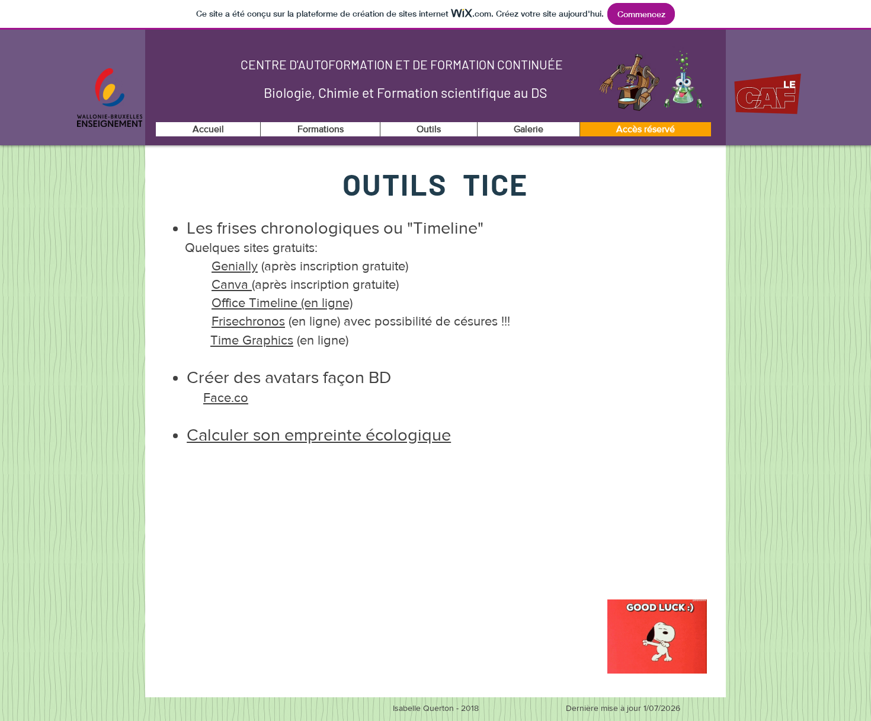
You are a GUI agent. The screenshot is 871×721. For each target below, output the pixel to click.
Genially (235, 266)
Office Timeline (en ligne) (282, 303)
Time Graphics (251, 340)
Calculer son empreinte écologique (319, 435)
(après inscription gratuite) (333, 266)
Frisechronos (248, 321)
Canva (232, 284)
